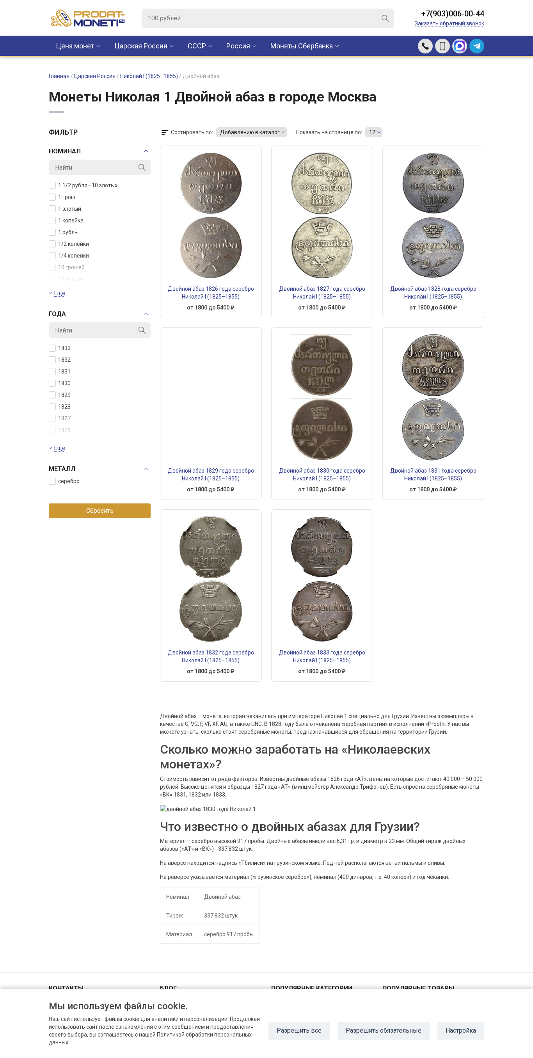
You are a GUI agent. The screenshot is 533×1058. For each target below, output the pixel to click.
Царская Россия (140, 46)
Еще (59, 293)
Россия (238, 46)
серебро (69, 481)
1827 (64, 418)
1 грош (66, 197)
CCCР (197, 46)
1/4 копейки (73, 255)
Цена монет (75, 46)
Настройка (461, 1030)
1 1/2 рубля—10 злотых (87, 185)
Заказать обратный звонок (449, 23)
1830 (64, 383)
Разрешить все (299, 1030)
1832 (64, 360)
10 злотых (71, 279)
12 (372, 132)
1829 (64, 395)
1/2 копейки (73, 244)
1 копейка (71, 220)
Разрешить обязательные (383, 1030)
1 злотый (69, 209)
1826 (64, 430)
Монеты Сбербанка (301, 46)
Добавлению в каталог (250, 132)
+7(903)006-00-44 (452, 13)
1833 (64, 348)
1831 (64, 371)
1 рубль (68, 232)
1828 (64, 407)
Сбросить (100, 510)
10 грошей (71, 267)
